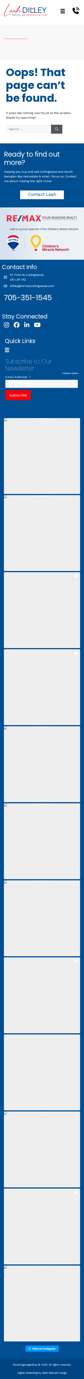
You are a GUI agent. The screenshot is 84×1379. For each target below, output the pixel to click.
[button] (42, 456)
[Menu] (62, 11)
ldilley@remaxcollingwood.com (32, 286)
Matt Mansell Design (54, 1372)
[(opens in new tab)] (42, 220)
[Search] (56, 129)
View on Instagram (44, 1348)
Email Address (18, 377)
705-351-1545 (28, 297)
